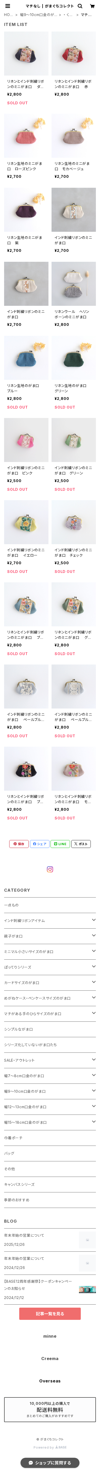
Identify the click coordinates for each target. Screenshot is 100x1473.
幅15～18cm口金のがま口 (25, 1122)
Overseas (50, 1380)
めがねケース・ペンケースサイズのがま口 (37, 998)
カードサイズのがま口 (21, 982)
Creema (50, 1358)
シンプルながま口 (18, 1029)
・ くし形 (68, 14)
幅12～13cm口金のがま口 (25, 1107)
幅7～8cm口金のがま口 (24, 1076)
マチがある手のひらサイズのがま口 (33, 1014)
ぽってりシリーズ (17, 967)
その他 (9, 1169)
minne (50, 1336)
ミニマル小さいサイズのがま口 (29, 951)
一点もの (11, 905)
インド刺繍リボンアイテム (24, 920)
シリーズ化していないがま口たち (30, 1045)
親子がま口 (13, 936)
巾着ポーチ (13, 1138)
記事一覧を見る (50, 1313)
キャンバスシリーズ (19, 1184)
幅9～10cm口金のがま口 (37, 14)
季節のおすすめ (17, 1200)
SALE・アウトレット (19, 1060)
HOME (8, 14)
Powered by (44, 1447)
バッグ (9, 1153)
